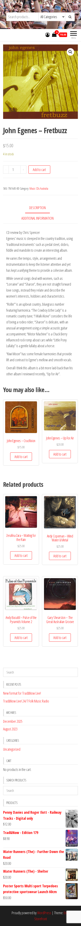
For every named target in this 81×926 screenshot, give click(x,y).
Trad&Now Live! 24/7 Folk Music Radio (26, 701)
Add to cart (39, 169)
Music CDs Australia (38, 188)
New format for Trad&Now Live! (22, 693)
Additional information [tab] (37, 218)
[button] (70, 52)
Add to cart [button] (21, 456)
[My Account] (47, 34)
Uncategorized (11, 749)
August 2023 (10, 728)
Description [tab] (37, 207)
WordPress (44, 912)
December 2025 (12, 721)
